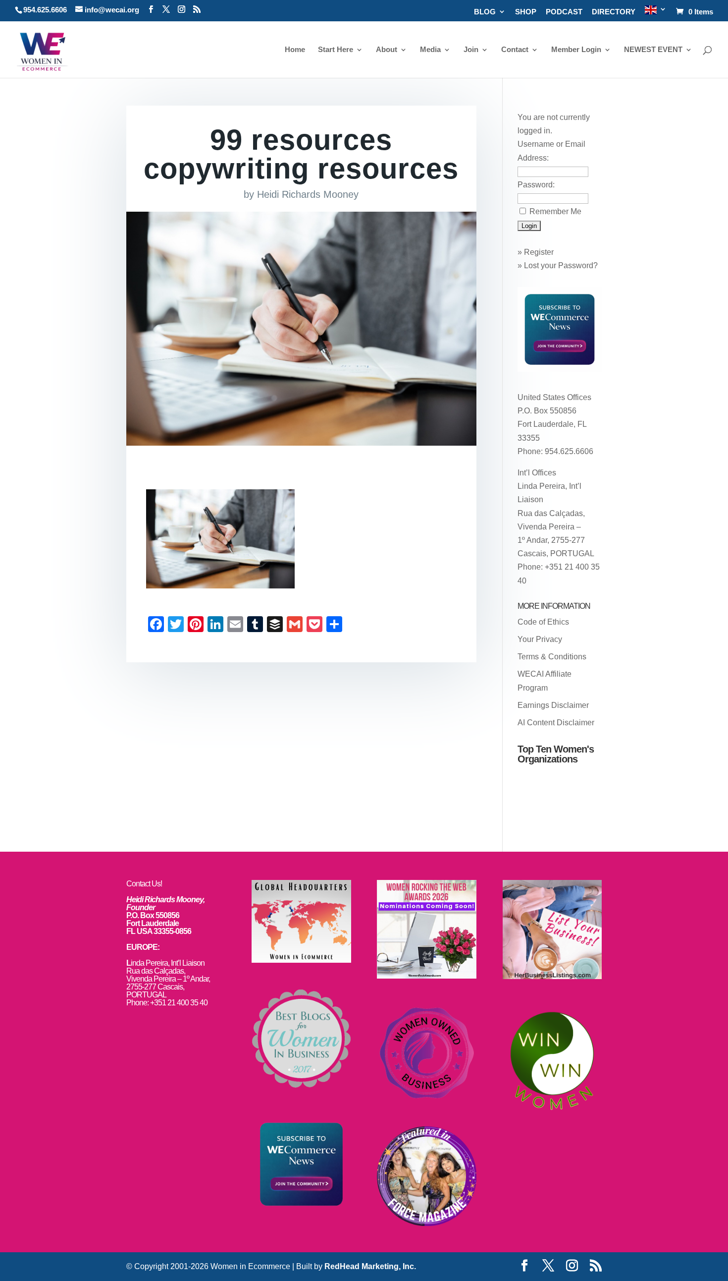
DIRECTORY (613, 12)
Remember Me (555, 211)
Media (430, 50)
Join (471, 50)
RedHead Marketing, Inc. (370, 1266)
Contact (514, 50)
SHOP (525, 12)
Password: (536, 184)
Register (539, 252)
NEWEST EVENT (653, 50)
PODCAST (564, 12)
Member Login (576, 50)
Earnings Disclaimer (553, 705)
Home (295, 50)
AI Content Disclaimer (556, 722)
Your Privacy (540, 639)
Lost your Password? (561, 265)
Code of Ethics (543, 622)
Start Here (335, 50)
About (386, 50)
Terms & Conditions (552, 656)
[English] (656, 13)
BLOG (485, 12)
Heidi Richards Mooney (308, 194)
